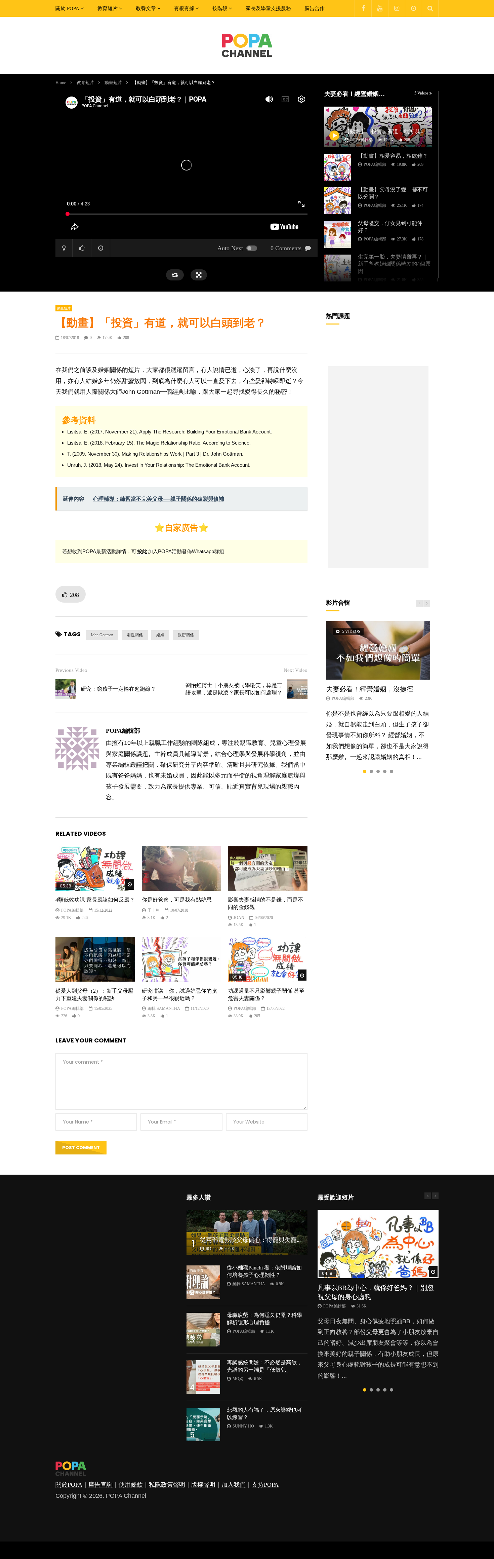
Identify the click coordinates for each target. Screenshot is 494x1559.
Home (60, 82)
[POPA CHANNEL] (247, 45)
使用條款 (131, 1484)
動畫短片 (113, 82)
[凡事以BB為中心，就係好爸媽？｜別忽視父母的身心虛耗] (378, 1244)
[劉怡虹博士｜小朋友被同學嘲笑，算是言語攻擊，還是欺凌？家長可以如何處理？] (297, 689)
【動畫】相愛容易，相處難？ (393, 156)
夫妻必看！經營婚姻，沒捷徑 (369, 689)
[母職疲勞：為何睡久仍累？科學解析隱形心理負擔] (203, 1329)
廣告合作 (314, 8)
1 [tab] (364, 771)
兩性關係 (135, 635)
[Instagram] (396, 8)
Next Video (295, 670)
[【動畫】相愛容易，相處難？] (337, 167)
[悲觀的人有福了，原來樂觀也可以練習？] (203, 1424)
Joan (239, 917)
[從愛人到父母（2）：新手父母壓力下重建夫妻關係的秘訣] (95, 959)
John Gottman (102, 635)
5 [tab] (391, 771)
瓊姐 (210, 1248)
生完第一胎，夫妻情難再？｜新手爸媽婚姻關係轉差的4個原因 (394, 264)
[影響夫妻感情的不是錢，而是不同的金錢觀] (267, 868)
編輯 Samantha (164, 1008)
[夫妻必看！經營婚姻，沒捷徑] (378, 650)
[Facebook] (363, 8)
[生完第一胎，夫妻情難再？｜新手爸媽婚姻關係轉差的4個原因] (337, 268)
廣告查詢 (100, 1484)
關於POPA (68, 1484)
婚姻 (160, 635)
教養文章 (146, 8)
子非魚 (154, 910)
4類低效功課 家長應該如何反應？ (95, 900)
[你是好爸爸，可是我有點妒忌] (181, 868)
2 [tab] (371, 771)
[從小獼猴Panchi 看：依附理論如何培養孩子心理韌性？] (203, 1282)
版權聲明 (203, 1484)
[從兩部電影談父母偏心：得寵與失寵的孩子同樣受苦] (247, 1232)
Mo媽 (238, 1378)
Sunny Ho (243, 1426)
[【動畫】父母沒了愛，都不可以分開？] (337, 200)
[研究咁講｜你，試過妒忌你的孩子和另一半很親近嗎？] (181, 959)
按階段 (220, 8)
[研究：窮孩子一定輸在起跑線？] (65, 689)
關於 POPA (67, 8)
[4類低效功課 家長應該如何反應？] (95, 868)
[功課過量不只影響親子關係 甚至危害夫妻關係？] (267, 959)
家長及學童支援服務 (268, 8)
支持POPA (265, 1484)
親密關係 (186, 635)
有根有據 (184, 8)
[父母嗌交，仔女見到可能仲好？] (337, 234)
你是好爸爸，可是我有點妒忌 (177, 900)
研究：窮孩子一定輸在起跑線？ (118, 689)
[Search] (430, 8)
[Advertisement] (378, 467)
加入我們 (233, 1484)
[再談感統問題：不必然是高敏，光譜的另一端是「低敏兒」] (203, 1377)
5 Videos (421, 93)
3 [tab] (378, 771)
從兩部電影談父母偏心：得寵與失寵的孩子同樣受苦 (269, 1240)
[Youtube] (379, 8)
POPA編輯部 (375, 164)
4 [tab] (384, 771)
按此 (142, 551)
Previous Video (71, 670)
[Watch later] (413, 8)
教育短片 (107, 8)
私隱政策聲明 (167, 1484)
